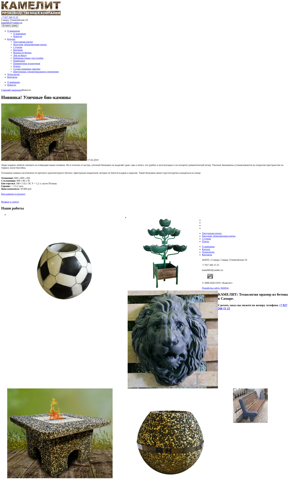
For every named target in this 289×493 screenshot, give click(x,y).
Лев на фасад (20, 55)
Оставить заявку (10, 26)
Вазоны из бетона (22, 52)
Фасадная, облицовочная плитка (30, 44)
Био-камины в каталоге (13, 194)
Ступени (17, 47)
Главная (5, 90)
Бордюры (18, 50)
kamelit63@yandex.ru (11, 22)
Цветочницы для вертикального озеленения (36, 71)
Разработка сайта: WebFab (215, 288)
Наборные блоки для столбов (28, 58)
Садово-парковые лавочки (26, 69)
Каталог (11, 39)
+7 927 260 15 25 (9, 17)
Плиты (16, 66)
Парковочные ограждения (26, 63)
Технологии (13, 74)
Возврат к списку (10, 202)
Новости (17, 36)
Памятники (19, 61)
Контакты (12, 77)
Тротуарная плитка (23, 42)
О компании (13, 31)
